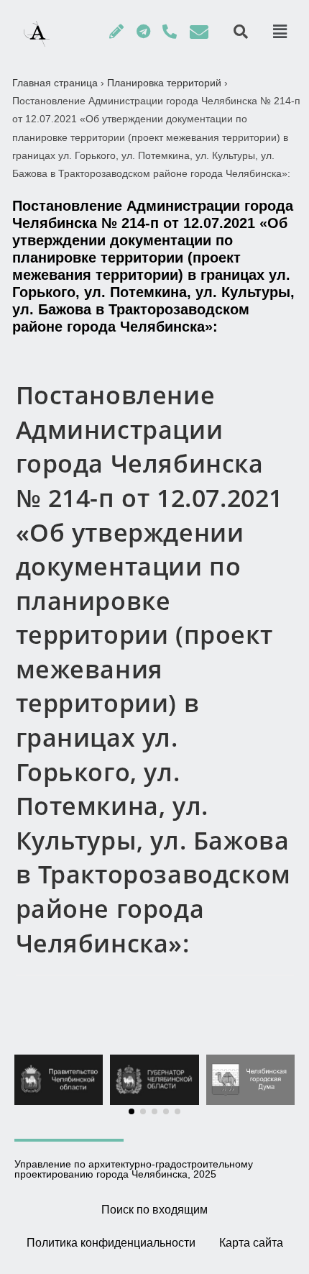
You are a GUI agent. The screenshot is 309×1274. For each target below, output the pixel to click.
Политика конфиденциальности (111, 1243)
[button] (131, 1111)
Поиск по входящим (154, 1210)
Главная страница (55, 82)
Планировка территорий (164, 82)
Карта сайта (251, 1243)
